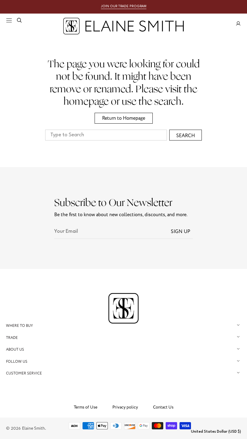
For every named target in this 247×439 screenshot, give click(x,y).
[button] (9, 20)
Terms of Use (85, 407)
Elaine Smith (33, 428)
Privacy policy (125, 407)
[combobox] (106, 135)
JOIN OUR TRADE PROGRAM (123, 6)
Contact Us (163, 407)
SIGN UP (180, 231)
